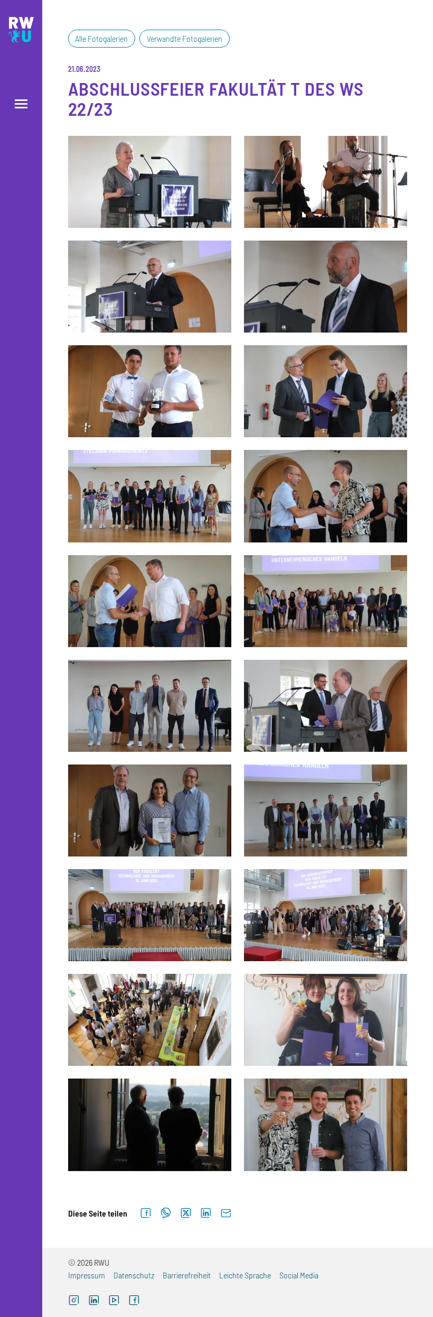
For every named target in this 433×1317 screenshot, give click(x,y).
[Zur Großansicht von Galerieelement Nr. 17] (149, 1020)
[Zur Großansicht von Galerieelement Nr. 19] (149, 1125)
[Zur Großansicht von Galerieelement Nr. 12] (325, 706)
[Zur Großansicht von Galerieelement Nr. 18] (325, 1020)
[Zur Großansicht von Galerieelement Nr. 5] (149, 391)
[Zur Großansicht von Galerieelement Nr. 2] (325, 182)
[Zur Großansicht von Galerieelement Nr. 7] (149, 496)
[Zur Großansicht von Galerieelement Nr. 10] (325, 601)
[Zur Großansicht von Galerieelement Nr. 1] (149, 182)
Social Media (298, 1275)
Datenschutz (134, 1275)
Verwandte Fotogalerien (184, 38)
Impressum (86, 1275)
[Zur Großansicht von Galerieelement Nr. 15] (149, 915)
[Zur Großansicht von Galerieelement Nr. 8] (325, 496)
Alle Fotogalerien (101, 38)
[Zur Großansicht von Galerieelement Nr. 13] (149, 810)
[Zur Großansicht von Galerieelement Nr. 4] (325, 287)
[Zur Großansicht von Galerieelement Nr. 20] (325, 1125)
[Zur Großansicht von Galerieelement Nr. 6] (325, 391)
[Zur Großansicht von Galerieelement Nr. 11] (149, 706)
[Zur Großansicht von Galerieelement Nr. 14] (325, 810)
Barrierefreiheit (187, 1275)
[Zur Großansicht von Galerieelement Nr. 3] (149, 287)
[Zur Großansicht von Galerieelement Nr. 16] (325, 915)
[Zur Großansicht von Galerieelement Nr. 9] (149, 601)
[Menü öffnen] (21, 104)
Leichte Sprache (245, 1275)
